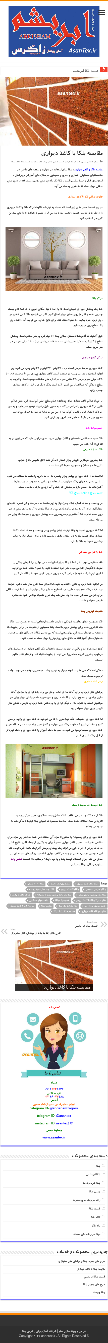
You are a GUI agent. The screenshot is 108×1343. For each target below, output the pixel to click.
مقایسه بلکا (46, 906)
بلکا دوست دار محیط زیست (41, 889)
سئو (61, 1331)
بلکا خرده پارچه (72, 162)
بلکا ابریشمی (87, 162)
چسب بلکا (59, 162)
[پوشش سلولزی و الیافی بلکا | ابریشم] (54, 33)
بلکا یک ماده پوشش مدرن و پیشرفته (54, 895)
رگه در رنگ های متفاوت (42, 162)
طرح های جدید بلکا (94, 1285)
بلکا (96, 162)
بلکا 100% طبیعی (35, 884)
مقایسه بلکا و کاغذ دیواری (93, 911)
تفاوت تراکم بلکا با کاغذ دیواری (91, 900)
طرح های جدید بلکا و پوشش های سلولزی (36, 932)
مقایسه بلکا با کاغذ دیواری (22, 906)
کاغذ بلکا (15, 162)
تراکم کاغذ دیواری (21, 895)
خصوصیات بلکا (62, 900)
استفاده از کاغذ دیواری (87, 884)
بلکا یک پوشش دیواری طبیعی (92, 895)
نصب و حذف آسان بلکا (64, 911)
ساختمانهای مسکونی (38, 900)
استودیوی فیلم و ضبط (60, 884)
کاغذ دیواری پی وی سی (95, 906)
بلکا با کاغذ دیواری (70, 889)
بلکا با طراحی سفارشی (95, 889)
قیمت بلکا (25, 162)
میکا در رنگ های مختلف (86, 1234)
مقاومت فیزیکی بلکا (68, 906)
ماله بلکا (96, 1226)
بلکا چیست (99, 1292)
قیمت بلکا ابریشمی (85, 71)
